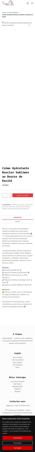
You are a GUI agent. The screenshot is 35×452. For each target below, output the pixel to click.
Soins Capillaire (18, 204)
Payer (17, 367)
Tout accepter (17, 438)
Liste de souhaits (18, 360)
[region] (17, 434)
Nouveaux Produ (17, 381)
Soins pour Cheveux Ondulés (18, 208)
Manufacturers (17, 386)
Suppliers (17, 389)
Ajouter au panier (23, 195)
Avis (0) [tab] (17, 221)
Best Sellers (17, 384)
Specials (17, 391)
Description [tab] (17, 217)
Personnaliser (17, 443)
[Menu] (32, 3)
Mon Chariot (17, 362)
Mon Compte (17, 357)
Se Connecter (17, 365)
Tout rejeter (17, 448)
